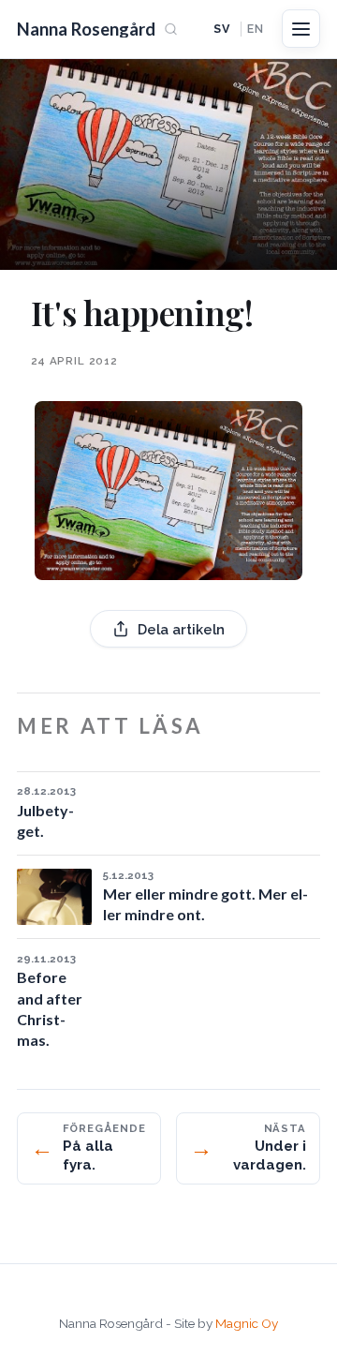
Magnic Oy (246, 1323)
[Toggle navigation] (301, 28)
